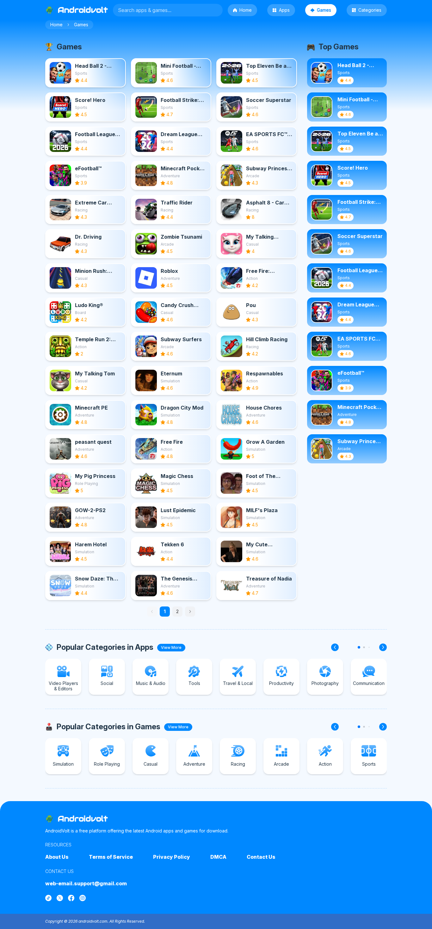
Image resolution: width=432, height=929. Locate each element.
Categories (369, 10)
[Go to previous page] (152, 611)
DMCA (218, 857)
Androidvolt (83, 819)
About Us (57, 857)
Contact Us (261, 857)
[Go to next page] (190, 611)
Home (245, 10)
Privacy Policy (171, 857)
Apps (284, 10)
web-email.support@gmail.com (86, 883)
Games (324, 10)
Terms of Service (111, 857)
